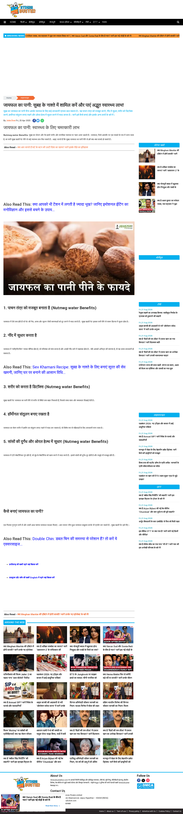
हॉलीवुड (42, 22)
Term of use (121, 811)
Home (8, 98)
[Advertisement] (112, 8)
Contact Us (177, 811)
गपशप (104, 22)
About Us (56, 775)
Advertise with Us (149, 811)
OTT (95, 22)
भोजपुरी (52, 22)
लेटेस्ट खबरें (159, 145)
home (13, 22)
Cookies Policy (164, 811)
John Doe (10, 120)
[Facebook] (139, 780)
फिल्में (22, 22)
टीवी (87, 22)
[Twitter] (143, 780)
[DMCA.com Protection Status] (145, 786)
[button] (5, 22)
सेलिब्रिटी (77, 22)
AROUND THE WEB (14, 622)
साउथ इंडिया (64, 22)
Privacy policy (134, 811)
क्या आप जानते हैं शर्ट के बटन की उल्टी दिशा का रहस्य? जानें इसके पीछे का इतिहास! (52, 147)
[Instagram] (148, 780)
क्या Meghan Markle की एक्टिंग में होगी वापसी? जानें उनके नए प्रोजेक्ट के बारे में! (53, 614)
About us (110, 811)
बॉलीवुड (32, 22)
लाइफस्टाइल (25, 98)
